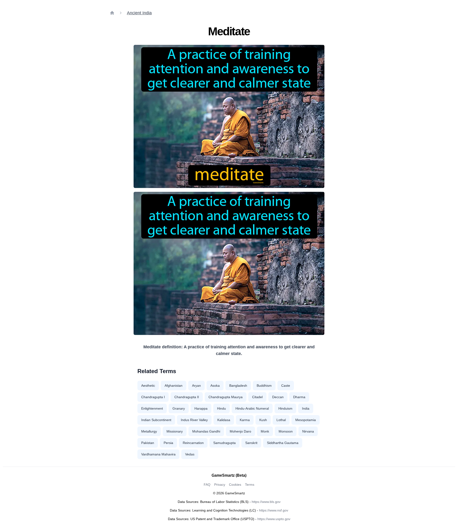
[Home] (112, 12)
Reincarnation (193, 443)
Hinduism (285, 408)
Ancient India (139, 12)
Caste (285, 385)
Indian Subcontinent (156, 420)
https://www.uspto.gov (273, 519)
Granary (178, 408)
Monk (265, 431)
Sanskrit (251, 443)
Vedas (189, 454)
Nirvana (308, 431)
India (305, 408)
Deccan (278, 397)
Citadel (257, 397)
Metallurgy (149, 431)
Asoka (215, 385)
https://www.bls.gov (266, 502)
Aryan (196, 385)
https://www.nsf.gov (273, 510)
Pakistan (147, 443)
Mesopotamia (305, 420)
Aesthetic (148, 385)
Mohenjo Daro (240, 431)
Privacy (219, 484)
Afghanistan (173, 385)
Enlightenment (152, 408)
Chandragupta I (153, 397)
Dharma (299, 397)
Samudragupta (224, 443)
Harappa (201, 408)
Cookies (235, 484)
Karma (245, 420)
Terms (249, 484)
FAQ (207, 484)
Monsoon (286, 431)
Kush (263, 420)
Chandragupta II (186, 397)
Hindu (221, 408)
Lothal (281, 420)
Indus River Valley (194, 420)
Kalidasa (223, 420)
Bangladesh (238, 385)
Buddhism (264, 385)
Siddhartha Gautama (282, 443)
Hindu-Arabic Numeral (252, 408)
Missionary (175, 431)
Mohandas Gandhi (206, 431)
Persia (168, 443)
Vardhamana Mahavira (158, 454)
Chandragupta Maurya (225, 397)
